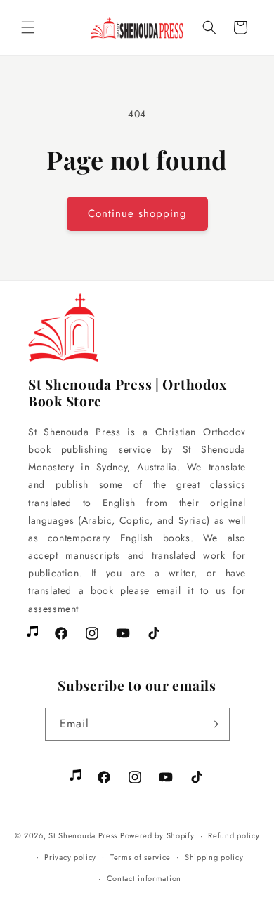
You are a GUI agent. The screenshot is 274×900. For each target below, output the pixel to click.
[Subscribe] (213, 724)
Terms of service (140, 857)
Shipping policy (214, 857)
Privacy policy (70, 857)
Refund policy (233, 835)
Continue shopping (137, 213)
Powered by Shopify (157, 835)
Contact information (144, 878)
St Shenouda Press (82, 835)
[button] (28, 27)
